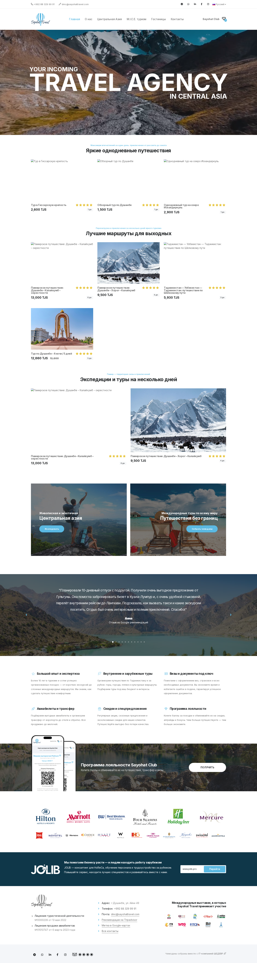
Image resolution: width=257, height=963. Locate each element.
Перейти (214, 869)
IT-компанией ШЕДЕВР (211, 953)
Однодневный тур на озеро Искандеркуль (181, 206)
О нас (88, 19)
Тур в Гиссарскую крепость (48, 204)
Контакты (177, 19)
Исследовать (52, 529)
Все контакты (110, 931)
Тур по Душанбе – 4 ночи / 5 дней (51, 353)
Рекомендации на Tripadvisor (119, 919)
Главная (74, 19)
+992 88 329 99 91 (44, 4)
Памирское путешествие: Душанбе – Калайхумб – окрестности (47, 290)
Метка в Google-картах (116, 925)
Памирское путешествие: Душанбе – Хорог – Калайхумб (116, 289)
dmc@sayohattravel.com (75, 4)
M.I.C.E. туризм (136, 19)
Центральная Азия (109, 19)
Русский (220, 4)
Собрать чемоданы (202, 529)
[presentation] (26, 614)
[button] (112, 642)
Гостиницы (158, 19)
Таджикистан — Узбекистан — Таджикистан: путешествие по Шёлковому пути (183, 290)
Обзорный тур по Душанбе (114, 204)
